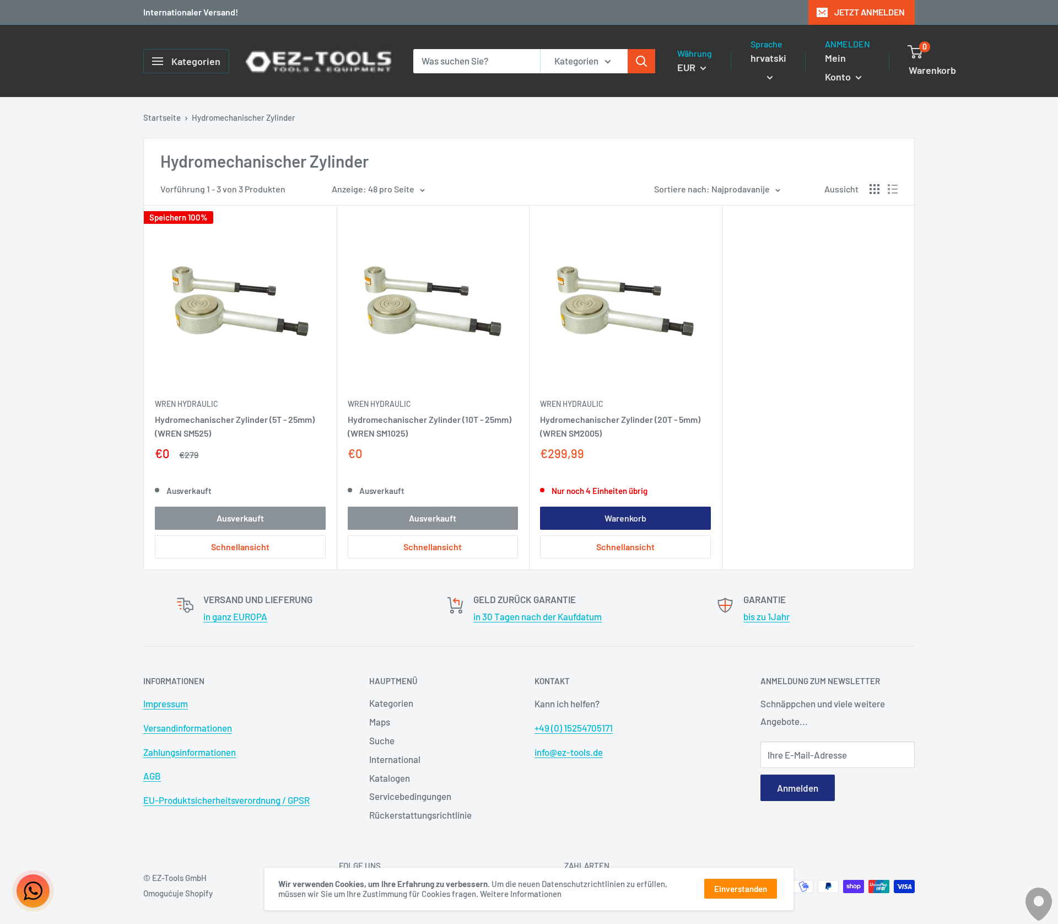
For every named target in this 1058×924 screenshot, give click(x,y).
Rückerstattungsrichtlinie (420, 814)
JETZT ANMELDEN (869, 12)
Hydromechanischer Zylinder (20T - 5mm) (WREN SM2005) (620, 426)
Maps (379, 721)
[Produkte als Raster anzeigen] (874, 189)
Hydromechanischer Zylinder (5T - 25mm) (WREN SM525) (235, 426)
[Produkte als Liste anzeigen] (893, 189)
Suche (382, 740)
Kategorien (391, 702)
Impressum (165, 703)
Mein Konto (839, 67)
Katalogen (389, 777)
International (394, 759)
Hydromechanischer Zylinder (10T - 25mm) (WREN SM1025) (429, 426)
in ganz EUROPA (235, 616)
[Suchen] (641, 61)
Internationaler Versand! (190, 12)
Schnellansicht (240, 546)
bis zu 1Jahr (766, 616)
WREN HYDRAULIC (186, 404)
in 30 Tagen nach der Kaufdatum (537, 616)
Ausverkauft (240, 518)
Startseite (162, 117)
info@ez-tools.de (569, 752)
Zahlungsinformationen (189, 752)
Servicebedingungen (410, 796)
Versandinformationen (187, 727)
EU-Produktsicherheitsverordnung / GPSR (226, 799)
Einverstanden (740, 889)
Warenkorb (625, 518)
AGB (152, 775)
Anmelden (797, 787)
